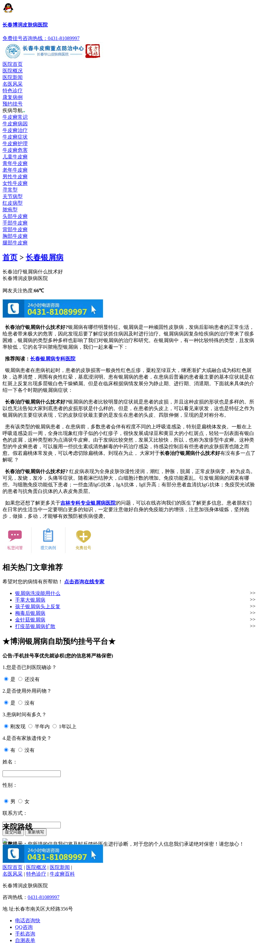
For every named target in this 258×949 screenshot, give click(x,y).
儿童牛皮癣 (15, 156)
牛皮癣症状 (15, 137)
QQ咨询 (24, 927)
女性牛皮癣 (15, 183)
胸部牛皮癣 (15, 236)
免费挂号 (13, 38)
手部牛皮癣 (15, 223)
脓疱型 (10, 209)
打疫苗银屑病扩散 (35, 626)
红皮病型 (13, 203)
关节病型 (13, 196)
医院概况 (13, 70)
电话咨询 (27, 920)
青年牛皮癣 (15, 163)
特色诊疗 (13, 90)
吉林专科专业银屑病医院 (88, 503)
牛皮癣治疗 (15, 130)
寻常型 (10, 189)
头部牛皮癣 (15, 216)
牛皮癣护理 (15, 143)
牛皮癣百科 (62, 874)
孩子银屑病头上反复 (37, 606)
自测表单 (25, 940)
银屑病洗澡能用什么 (37, 593)
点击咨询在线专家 (84, 581)
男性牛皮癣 (15, 176)
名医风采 (13, 84)
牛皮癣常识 (15, 117)
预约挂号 (13, 103)
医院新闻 (13, 77)
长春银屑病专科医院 (53, 358)
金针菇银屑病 (30, 619)
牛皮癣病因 (15, 123)
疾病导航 (13, 110)
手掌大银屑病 (30, 600)
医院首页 (13, 64)
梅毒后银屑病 (30, 613)
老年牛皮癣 (15, 170)
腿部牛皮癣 (15, 242)
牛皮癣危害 (15, 150)
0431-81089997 (43, 897)
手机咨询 (25, 933)
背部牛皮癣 (15, 229)
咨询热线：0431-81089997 (51, 38)
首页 (10, 257)
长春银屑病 (45, 257)
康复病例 (13, 97)
